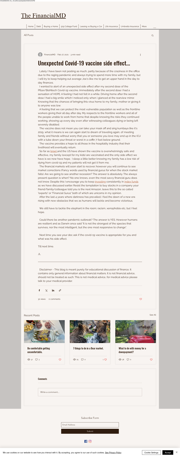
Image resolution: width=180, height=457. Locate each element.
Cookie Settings (151, 452)
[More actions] (140, 54)
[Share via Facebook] (39, 290)
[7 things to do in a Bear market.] (90, 331)
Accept (168, 452)
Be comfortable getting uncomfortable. (38, 350)
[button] (152, 35)
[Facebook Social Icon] (85, 441)
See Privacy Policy (113, 452)
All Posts (28, 35)
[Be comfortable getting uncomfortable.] (44, 331)
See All (153, 315)
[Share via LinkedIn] (53, 290)
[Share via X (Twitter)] (46, 290)
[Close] (176, 452)
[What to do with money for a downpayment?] (135, 331)
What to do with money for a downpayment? (132, 350)
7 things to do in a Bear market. (88, 348)
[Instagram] (90, 441)
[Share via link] (60, 290)
